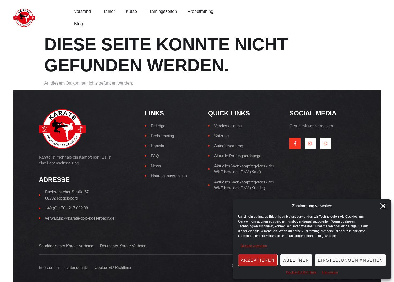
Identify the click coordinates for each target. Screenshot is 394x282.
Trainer (108, 11)
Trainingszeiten (162, 11)
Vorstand (82, 11)
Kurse (131, 11)
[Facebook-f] (295, 143)
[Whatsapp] (325, 143)
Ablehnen (296, 260)
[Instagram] (310, 143)
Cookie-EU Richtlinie (301, 272)
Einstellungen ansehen (350, 260)
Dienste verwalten (254, 246)
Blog (78, 23)
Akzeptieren (258, 260)
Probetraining (200, 11)
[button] (383, 206)
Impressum (330, 272)
